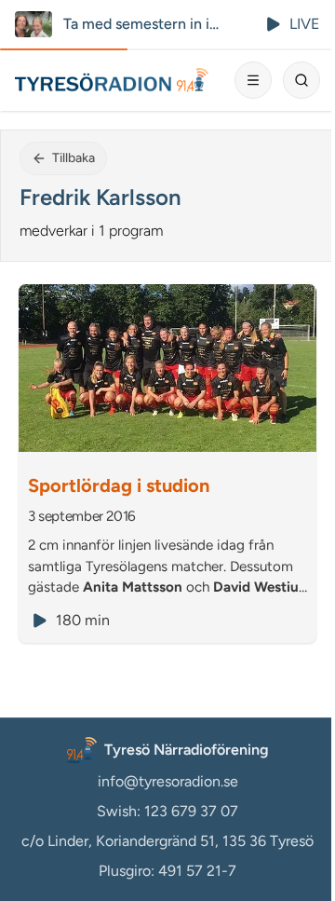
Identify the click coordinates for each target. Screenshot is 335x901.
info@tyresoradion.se (168, 781)
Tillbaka (73, 158)
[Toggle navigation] (253, 80)
